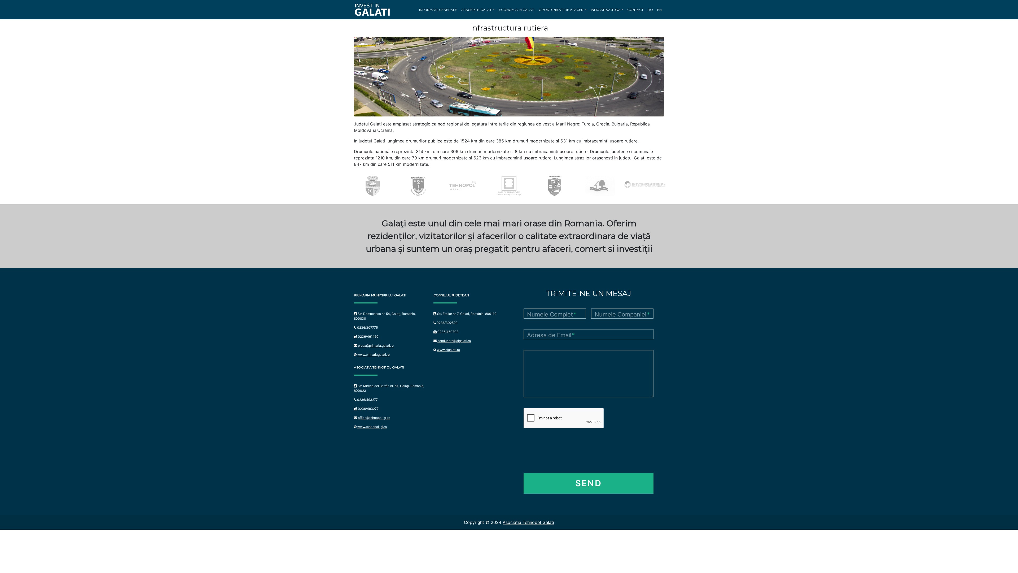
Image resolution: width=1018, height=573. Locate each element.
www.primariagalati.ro (373, 355)
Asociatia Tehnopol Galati (528, 522)
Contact (635, 10)
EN (659, 10)
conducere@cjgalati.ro (454, 341)
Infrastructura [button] (606, 10)
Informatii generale (438, 10)
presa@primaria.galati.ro (376, 346)
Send (588, 483)
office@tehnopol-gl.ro (374, 418)
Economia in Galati (516, 10)
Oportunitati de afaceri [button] (561, 10)
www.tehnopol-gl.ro (372, 427)
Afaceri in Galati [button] (476, 10)
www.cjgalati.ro (448, 350)
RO (650, 10)
